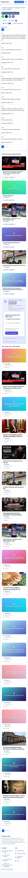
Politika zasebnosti (18, 23)
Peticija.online (5, 2)
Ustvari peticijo (13, 333)
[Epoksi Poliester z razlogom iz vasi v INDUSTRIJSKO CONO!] (14, 214)
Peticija (4, 20)
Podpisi (7, 23)
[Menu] (25, 2)
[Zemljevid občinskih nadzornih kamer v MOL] (14, 260)
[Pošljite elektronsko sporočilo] (9, 16)
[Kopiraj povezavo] (13, 16)
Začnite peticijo (19, 1)
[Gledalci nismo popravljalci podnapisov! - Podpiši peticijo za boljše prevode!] (14, 167)
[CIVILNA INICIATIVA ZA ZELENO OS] (14, 238)
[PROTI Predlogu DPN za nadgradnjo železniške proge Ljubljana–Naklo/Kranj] (14, 284)
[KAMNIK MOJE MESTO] (14, 191)
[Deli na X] (6, 16)
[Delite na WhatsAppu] (2, 16)
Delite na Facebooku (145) (11, 13)
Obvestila (13, 20)
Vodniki (4, 848)
